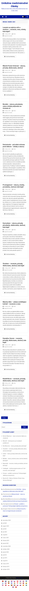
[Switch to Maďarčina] (14, 583)
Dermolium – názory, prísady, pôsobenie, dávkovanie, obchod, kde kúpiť (14, 225)
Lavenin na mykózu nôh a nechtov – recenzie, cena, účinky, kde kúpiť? (14, 29)
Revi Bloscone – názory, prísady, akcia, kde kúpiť (14, 446)
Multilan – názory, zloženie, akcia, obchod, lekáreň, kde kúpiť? (15, 459)
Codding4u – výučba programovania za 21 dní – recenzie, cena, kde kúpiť (14, 469)
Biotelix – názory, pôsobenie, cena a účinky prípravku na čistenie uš (13, 106)
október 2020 (6, 549)
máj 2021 (5, 534)
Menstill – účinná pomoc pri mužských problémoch (12, 442)
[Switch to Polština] (8, 585)
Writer (14, 34)
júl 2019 (5, 555)
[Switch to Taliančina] (20, 583)
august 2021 (6, 526)
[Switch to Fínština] (2, 583)
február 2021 (6, 540)
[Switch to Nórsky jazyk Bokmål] (5, 585)
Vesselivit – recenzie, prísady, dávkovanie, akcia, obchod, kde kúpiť (15, 449)
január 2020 (6, 552)
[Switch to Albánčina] (2, 581)
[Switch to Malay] (2, 585)
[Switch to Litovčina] (26, 583)
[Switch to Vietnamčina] (16, 587)
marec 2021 (6, 537)
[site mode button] (23, 16)
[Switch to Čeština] (14, 581)
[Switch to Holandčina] (20, 581)
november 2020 (7, 546)
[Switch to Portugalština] (11, 585)
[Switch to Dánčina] (17, 581)
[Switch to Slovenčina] (17, 585)
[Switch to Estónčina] (26, 581)
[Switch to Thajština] (13, 587)
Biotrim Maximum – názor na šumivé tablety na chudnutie (14, 437)
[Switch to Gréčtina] (11, 583)
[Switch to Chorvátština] (11, 581)
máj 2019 (5, 560)
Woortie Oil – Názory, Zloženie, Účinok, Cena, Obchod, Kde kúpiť (14, 479)
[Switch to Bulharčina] (8, 581)
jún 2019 (5, 557)
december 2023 (7, 520)
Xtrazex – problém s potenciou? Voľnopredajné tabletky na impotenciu (14, 474)
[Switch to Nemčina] (8, 583)
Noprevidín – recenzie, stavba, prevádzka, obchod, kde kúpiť (15, 464)
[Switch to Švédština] (26, 585)
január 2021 (6, 543)
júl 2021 (5, 529)
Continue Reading (10, 56)
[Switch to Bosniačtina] (5, 581)
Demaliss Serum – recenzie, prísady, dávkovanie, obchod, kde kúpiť (14, 340)
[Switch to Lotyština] (23, 583)
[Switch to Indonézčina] (17, 583)
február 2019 (6, 566)
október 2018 (6, 569)
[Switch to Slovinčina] (20, 585)
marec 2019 (6, 563)
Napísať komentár (8, 35)
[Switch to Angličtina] (23, 581)
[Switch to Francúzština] (5, 583)
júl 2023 (5, 523)
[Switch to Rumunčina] (14, 585)
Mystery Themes (19, 577)
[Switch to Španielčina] (23, 585)
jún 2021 (5, 531)
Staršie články (5, 417)
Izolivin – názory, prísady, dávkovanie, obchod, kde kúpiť (15, 454)
